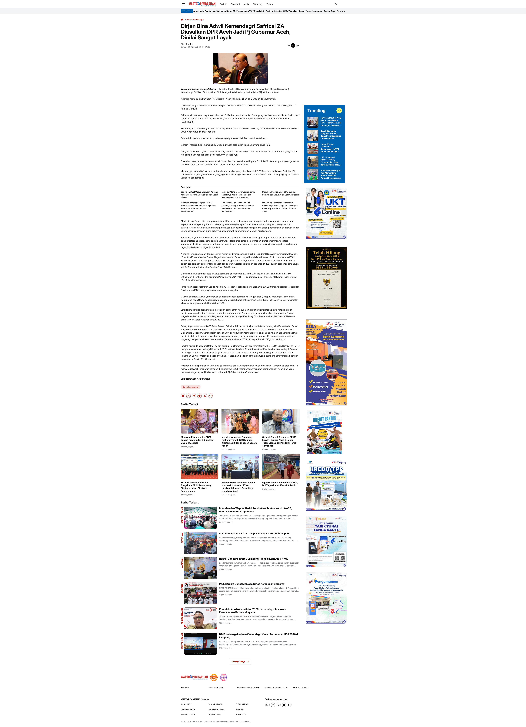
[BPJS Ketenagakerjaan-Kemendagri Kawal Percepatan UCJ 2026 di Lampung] (200, 644)
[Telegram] (194, 396)
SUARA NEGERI (216, 704)
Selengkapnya (238, 661)
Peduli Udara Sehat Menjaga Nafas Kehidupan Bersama (338, 11)
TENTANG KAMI (216, 687)
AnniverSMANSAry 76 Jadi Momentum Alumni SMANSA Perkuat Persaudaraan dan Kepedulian (331, 174)
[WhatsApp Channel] (289, 705)
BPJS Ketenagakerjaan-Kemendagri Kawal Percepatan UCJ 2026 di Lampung (258, 636)
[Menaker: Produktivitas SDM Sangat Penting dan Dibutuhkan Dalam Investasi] (199, 421)
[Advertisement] (324, 59)
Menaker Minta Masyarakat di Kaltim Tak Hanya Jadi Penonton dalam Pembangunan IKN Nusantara (238, 195)
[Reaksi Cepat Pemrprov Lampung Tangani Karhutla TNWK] (200, 568)
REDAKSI (185, 687)
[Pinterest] (199, 396)
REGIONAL (182, 537)
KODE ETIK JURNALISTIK (276, 687)
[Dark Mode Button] (336, 4)
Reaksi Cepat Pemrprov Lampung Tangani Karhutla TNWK (283, 11)
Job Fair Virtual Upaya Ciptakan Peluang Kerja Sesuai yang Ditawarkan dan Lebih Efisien (199, 195)
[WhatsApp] (205, 396)
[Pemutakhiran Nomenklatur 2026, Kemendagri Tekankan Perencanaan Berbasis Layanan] (200, 618)
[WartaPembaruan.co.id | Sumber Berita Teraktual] (202, 4)
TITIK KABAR (242, 704)
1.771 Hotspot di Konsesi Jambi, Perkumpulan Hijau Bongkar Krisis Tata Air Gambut (331, 161)
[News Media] (223, 677)
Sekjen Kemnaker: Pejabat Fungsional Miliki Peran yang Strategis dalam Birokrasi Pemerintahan (196, 486)
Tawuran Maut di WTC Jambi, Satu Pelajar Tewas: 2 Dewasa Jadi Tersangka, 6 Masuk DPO (331, 122)
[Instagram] (273, 705)
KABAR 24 (241, 714)
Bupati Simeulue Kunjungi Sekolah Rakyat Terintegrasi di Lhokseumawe (331, 135)
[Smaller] (289, 45)
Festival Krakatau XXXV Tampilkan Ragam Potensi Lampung (226, 11)
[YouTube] (284, 705)
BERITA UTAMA (182, 515)
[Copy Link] (210, 396)
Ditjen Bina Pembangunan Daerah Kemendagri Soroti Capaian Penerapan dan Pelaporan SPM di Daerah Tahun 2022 (280, 206)
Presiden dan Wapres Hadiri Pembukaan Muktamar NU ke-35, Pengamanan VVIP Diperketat (255, 510)
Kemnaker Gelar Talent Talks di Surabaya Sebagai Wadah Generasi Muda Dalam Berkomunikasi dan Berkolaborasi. (237, 206)
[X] (188, 396)
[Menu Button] (183, 4)
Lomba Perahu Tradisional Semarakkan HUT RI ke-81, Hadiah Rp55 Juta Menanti (330, 148)
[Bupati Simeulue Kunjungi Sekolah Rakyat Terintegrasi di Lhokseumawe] (312, 135)
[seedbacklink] (214, 677)
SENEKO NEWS (188, 714)
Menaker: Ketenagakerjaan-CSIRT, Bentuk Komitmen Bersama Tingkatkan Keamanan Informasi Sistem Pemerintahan (198, 206)
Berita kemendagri (190, 387)
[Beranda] (182, 19)
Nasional (182, 562)
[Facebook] (183, 396)
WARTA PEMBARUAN (200, 721)
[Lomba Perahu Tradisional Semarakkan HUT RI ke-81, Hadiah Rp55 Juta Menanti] (312, 148)
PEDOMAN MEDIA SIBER (248, 687)
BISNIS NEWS (215, 714)
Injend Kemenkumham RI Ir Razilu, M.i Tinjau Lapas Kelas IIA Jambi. (280, 484)
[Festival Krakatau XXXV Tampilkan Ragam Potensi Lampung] (200, 543)
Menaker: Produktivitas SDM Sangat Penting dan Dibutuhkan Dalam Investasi (280, 193)
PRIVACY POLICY (301, 687)
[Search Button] (342, 4)
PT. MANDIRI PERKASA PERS (224, 721)
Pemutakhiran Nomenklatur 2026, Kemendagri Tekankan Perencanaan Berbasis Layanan (252, 611)
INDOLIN (240, 709)
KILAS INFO (186, 704)
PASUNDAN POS (216, 709)
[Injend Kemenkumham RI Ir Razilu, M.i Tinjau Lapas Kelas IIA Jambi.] (281, 466)
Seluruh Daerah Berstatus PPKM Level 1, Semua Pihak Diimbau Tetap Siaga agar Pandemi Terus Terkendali (279, 441)
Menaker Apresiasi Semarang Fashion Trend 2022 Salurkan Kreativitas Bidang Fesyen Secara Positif (239, 441)
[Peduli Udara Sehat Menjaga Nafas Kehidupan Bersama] (200, 593)
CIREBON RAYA (188, 709)
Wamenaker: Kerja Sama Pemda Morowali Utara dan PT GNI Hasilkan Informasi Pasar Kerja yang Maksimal (238, 486)
